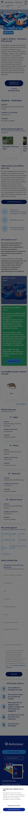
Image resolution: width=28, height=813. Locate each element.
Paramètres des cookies (14, 805)
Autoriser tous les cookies (14, 809)
